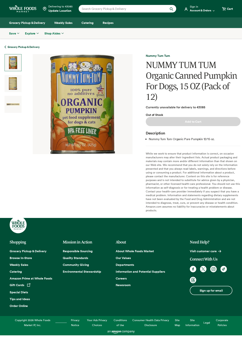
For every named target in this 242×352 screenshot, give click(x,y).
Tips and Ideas (20, 299)
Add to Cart (193, 121)
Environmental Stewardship (82, 271)
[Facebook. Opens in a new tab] (193, 269)
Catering (16, 271)
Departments (125, 265)
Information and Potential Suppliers (140, 271)
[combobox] (123, 8)
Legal (206, 322)
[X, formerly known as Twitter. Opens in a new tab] (203, 269)
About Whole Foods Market (135, 251)
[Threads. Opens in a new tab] (193, 280)
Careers (121, 278)
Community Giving (76, 265)
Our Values (123, 258)
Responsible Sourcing (78, 251)
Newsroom (123, 285)
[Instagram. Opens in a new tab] (213, 269)
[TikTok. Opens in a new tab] (223, 269)
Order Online (19, 306)
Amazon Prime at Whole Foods (31, 278)
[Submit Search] (171, 8)
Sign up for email (211, 290)
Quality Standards (75, 258)
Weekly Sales (19, 265)
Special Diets (19, 292)
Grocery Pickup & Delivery (28, 251)
